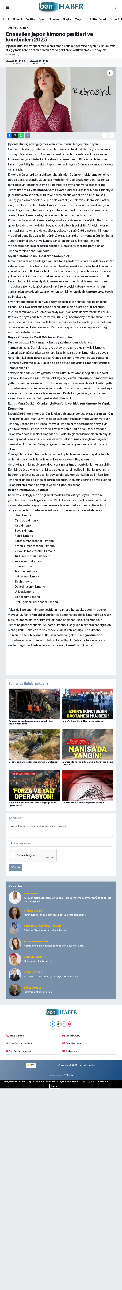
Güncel (17, 19)
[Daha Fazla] (27, 135)
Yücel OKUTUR (32, 988)
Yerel (5, 19)
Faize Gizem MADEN (36, 941)
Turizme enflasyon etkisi (38, 992)
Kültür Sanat (98, 19)
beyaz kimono (64, 342)
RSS (32, 1065)
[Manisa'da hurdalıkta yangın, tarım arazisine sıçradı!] (88, 744)
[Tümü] (111, 886)
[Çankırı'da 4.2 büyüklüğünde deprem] (88, 785)
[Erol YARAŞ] (15, 897)
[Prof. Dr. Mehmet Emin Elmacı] (15, 928)
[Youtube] (69, 1024)
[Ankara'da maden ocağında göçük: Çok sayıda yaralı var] (34, 704)
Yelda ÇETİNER (33, 972)
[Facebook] (52, 1024)
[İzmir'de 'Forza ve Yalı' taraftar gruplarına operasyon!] (34, 785)
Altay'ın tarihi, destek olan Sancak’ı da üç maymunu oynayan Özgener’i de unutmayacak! (67, 900)
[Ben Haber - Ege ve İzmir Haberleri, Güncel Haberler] (61, 7)
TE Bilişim (68, 1075)
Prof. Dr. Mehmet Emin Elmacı (42, 926)
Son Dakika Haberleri (20, 1051)
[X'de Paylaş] (15, 135)
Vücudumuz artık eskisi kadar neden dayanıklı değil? (54, 945)
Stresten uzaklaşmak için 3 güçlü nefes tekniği (51, 976)
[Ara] (114, 8)
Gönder (15, 867)
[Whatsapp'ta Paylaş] (21, 135)
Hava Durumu (17, 1036)
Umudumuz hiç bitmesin (38, 961)
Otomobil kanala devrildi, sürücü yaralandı (33, 762)
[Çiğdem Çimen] (15, 913)
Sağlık (67, 19)
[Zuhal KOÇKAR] (15, 959)
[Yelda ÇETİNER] (15, 974)
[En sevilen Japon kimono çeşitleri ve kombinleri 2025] (61, 99)
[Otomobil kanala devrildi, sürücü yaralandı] (34, 744)
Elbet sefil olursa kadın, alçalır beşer (45, 930)
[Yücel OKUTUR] (15, 990)
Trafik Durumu (73, 1036)
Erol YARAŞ (31, 893)
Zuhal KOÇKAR (33, 957)
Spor (42, 19)
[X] (58, 1024)
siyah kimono (93, 635)
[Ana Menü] (7, 7)
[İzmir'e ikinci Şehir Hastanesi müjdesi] (88, 704)
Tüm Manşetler (74, 1043)
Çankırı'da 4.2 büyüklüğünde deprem (83, 803)
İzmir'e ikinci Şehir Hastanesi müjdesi (83, 721)
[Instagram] (64, 1024)
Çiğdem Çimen (33, 911)
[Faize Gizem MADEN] (15, 943)
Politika (30, 19)
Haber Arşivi (72, 1051)
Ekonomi (53, 19)
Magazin (80, 19)
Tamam (55, 1086)
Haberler (11, 28)
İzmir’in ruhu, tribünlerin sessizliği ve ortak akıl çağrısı (55, 915)
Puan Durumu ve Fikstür (21, 1043)
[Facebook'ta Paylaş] (9, 135)
